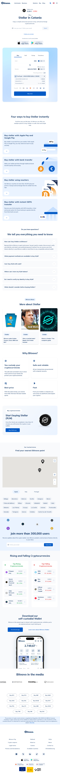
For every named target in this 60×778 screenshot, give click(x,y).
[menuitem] (17, 3)
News (50, 742)
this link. (32, 722)
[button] (54, 3)
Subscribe (48, 545)
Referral (32, 739)
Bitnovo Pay (12, 739)
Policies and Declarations (12, 748)
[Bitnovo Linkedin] (30, 754)
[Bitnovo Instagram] (16, 754)
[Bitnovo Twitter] (23, 754)
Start (45, 28)
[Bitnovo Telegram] (43, 754)
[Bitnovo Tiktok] (36, 754)
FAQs (50, 739)
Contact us (50, 745)
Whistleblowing (50, 748)
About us (32, 742)
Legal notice (12, 745)
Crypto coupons (12, 742)
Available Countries (32, 748)
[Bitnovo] (6, 3)
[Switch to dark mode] (50, 3)
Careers (32, 745)
